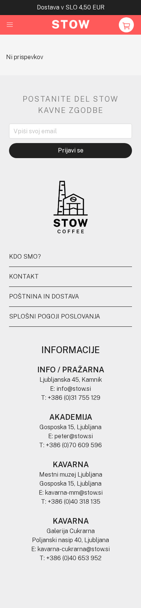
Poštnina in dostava (44, 296)
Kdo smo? (25, 256)
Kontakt (24, 276)
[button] (10, 25)
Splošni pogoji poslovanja (54, 316)
